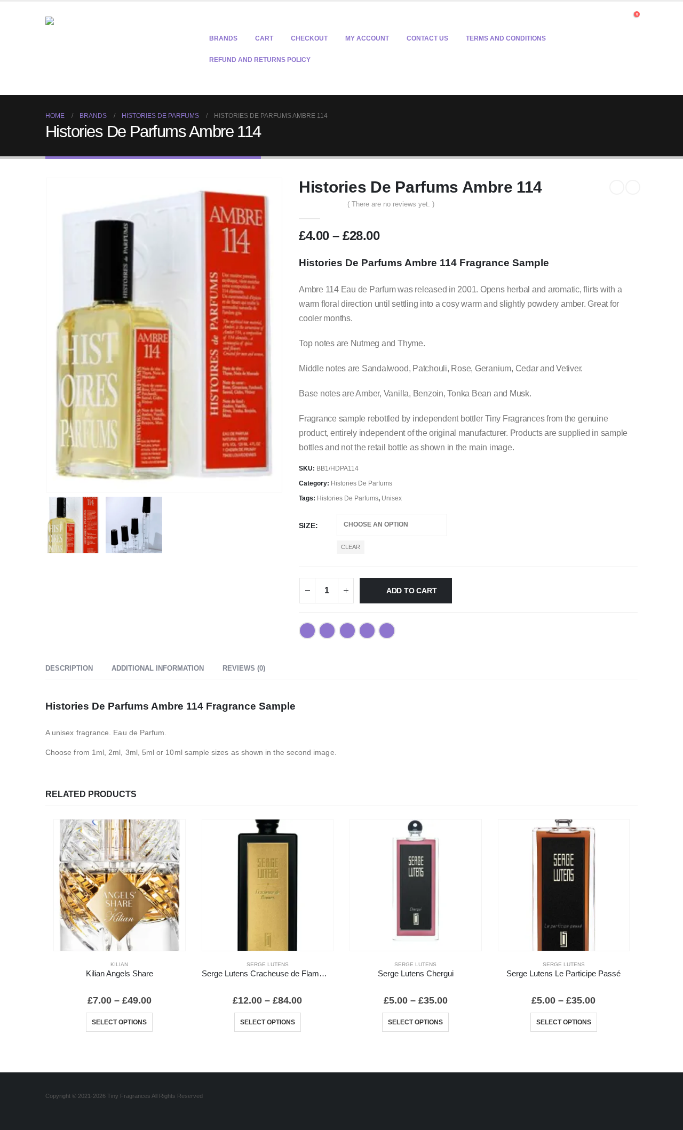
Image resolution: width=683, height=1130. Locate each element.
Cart (264, 38)
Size (307, 525)
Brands (223, 38)
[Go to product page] (119, 885)
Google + (367, 630)
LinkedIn (347, 630)
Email (386, 630)
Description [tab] (69, 668)
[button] (617, 17)
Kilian (119, 964)
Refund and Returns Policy (260, 59)
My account (367, 38)
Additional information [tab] (158, 668)
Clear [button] (350, 547)
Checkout (309, 38)
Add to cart (411, 590)
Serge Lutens (268, 964)
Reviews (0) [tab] (244, 668)
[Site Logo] (112, 48)
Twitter (327, 630)
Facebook (307, 630)
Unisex (392, 498)
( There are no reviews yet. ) (390, 204)
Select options (119, 1022)
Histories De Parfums (361, 483)
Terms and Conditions (506, 38)
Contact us (427, 38)
